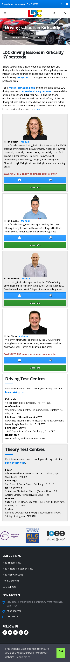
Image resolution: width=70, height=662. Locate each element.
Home (6, 37)
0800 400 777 (14, 611)
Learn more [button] (23, 657)
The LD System (10, 580)
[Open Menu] (5, 13)
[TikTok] (26, 632)
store (37, 109)
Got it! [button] (61, 653)
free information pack (22, 87)
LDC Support (9, 586)
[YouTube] (67, 4)
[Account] (54, 13)
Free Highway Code (12, 574)
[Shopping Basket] (64, 13)
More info (35, 187)
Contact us (12, 616)
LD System (23, 77)
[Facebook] (61, 4)
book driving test (15, 392)
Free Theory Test (11, 562)
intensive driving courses (36, 91)
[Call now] (16, 13)
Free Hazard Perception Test (17, 568)
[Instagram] (21, 632)
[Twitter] (15, 632)
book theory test (15, 462)
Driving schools (21, 37)
